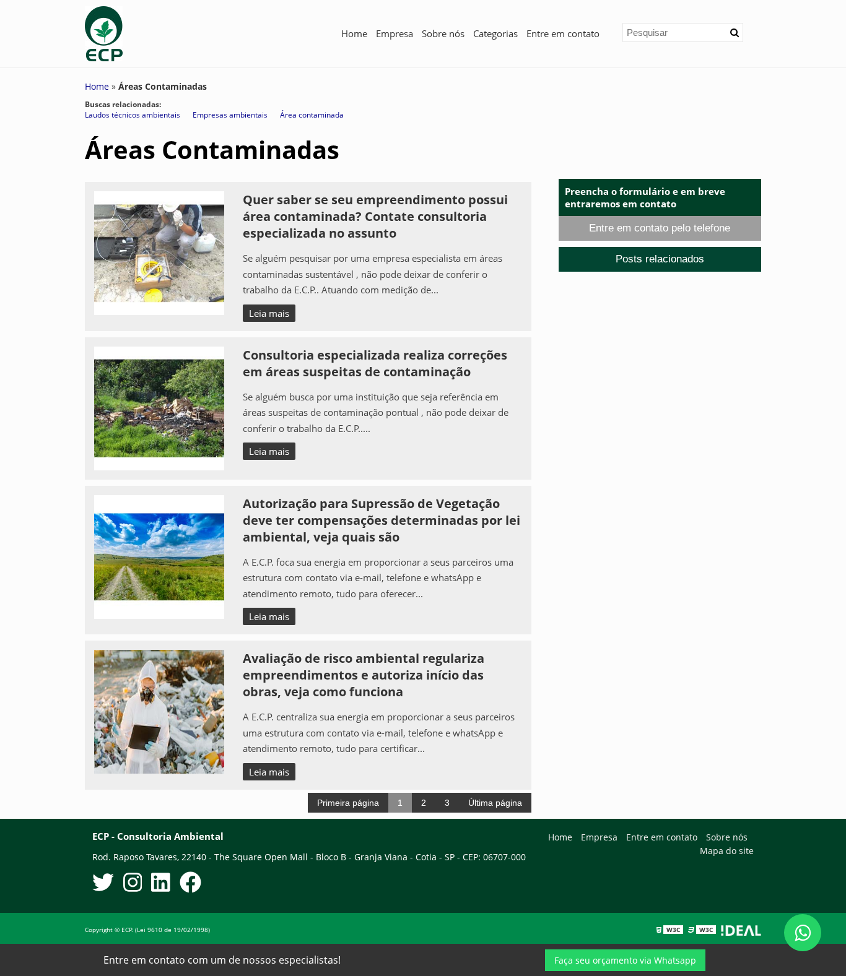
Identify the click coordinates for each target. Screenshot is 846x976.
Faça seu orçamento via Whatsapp (625, 960)
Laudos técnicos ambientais (132, 115)
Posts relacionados (660, 259)
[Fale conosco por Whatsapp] (802, 932)
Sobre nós (443, 33)
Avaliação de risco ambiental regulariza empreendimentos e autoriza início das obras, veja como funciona (363, 675)
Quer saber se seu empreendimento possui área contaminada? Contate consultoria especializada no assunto (375, 216)
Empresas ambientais (230, 115)
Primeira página (348, 803)
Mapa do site (727, 851)
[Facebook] (190, 884)
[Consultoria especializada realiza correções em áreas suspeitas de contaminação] (159, 407)
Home (354, 33)
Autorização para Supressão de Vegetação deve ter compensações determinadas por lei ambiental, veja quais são (381, 520)
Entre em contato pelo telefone (659, 228)
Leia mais (269, 313)
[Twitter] (103, 884)
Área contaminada (312, 115)
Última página (495, 803)
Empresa (394, 33)
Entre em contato (563, 33)
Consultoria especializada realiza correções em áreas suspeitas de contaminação (375, 363)
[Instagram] (132, 884)
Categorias (495, 33)
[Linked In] (160, 884)
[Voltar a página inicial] (104, 33)
